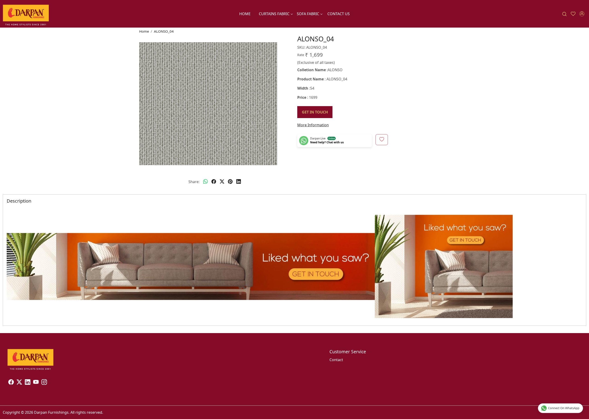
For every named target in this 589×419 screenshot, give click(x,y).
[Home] (26, 13)
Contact (336, 359)
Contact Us (338, 13)
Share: (193, 181)
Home (245, 13)
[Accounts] (581, 13)
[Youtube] (36, 382)
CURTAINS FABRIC (274, 13)
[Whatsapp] (205, 181)
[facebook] (214, 181)
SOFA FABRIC (308, 13)
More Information (313, 124)
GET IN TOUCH (315, 112)
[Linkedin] (27, 382)
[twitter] (222, 181)
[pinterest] (230, 181)
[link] (564, 14)
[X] (19, 382)
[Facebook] (11, 382)
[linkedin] (238, 181)
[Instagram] (44, 382)
